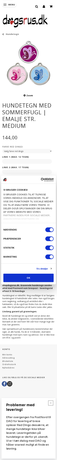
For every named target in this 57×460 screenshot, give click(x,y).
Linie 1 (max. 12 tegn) (15, 156)
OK (28, 278)
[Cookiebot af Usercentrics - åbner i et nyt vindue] (41, 179)
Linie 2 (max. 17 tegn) (15, 167)
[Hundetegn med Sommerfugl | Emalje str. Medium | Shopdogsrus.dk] (28, 64)
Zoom (29, 95)
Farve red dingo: (12, 146)
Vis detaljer (42, 268)
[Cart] (51, 6)
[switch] (49, 238)
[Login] (44, 6)
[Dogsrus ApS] (25, 20)
